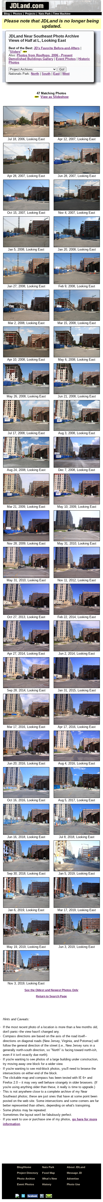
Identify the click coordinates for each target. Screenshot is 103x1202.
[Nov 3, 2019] (26, 980)
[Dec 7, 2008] (77, 466)
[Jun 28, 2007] (77, 172)
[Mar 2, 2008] (26, 319)
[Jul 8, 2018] (77, 833)
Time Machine (61, 13)
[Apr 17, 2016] (77, 723)
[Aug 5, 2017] (77, 797)
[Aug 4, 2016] (77, 760)
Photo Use (73, 1184)
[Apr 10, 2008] (26, 356)
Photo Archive (26, 1178)
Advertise (73, 1178)
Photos (17, 13)
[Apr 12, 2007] (77, 136)
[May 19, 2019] (26, 943)
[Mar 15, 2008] (77, 319)
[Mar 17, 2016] (26, 723)
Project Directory (27, 1172)
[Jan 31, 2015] (77, 687)
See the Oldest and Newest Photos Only (51, 990)
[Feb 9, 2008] (77, 283)
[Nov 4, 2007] (77, 209)
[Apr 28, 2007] (26, 172)
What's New (49, 1178)
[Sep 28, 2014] (26, 687)
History (46, 1184)
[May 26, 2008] (26, 393)
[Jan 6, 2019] (26, 906)
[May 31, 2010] (77, 540)
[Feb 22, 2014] (77, 613)
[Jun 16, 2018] (26, 833)
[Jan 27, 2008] (26, 283)
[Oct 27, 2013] (26, 613)
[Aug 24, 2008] (26, 466)
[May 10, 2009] (77, 503)
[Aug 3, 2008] (77, 430)
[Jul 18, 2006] (26, 136)
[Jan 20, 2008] (77, 246)
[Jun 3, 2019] (77, 943)
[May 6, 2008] (77, 356)
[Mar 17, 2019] (77, 906)
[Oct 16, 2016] (26, 797)
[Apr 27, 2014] (26, 650)
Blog (7, 13)
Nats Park (45, 13)
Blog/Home (24, 1167)
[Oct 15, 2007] (26, 209)
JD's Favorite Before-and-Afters (57, 48)
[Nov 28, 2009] (26, 540)
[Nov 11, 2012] (77, 577)
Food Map (48, 1172)
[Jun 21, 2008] (77, 393)
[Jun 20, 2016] (26, 760)
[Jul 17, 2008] (26, 430)
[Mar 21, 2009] (26, 503)
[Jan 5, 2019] (77, 870)
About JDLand (76, 1167)
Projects (30, 13)
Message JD (74, 1172)
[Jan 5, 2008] (26, 246)
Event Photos (25, 1184)
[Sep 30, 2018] (26, 870)
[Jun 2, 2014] (77, 650)
